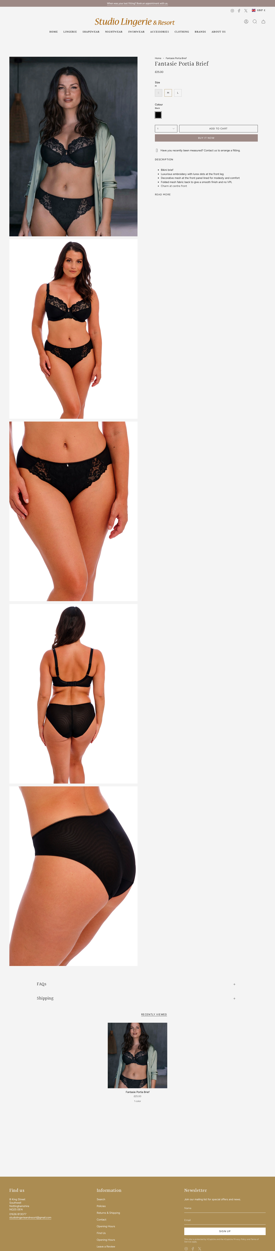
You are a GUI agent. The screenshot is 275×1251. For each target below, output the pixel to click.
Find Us (101, 1233)
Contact (101, 1219)
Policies (101, 1206)
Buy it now (206, 138)
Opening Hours (106, 1226)
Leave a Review (106, 1246)
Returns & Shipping (108, 1212)
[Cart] (263, 21)
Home (158, 58)
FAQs (41, 984)
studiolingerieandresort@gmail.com (30, 1217)
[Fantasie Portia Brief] (137, 1055)
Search (101, 1199)
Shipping (45, 998)
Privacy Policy (239, 1239)
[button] (70, 31)
